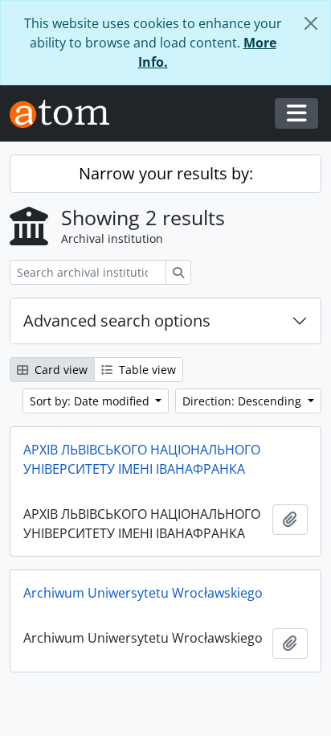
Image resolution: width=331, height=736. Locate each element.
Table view (146, 369)
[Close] (311, 23)
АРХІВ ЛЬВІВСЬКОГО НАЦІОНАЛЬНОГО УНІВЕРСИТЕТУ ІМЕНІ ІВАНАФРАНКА (141, 459)
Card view (59, 369)
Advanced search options (116, 320)
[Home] (66, 113)
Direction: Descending (243, 401)
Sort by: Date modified (91, 401)
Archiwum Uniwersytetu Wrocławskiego (143, 593)
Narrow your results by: (166, 173)
